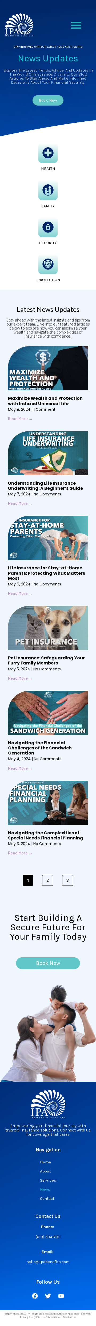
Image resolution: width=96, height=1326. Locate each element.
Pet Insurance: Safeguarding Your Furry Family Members (46, 660)
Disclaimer (69, 1317)
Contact (47, 1198)
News (45, 1189)
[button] (76, 25)
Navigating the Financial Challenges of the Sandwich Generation (40, 748)
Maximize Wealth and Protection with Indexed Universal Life (45, 400)
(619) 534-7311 (48, 1236)
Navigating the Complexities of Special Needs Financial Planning (45, 835)
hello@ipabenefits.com (48, 1261)
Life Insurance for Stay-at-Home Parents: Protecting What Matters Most (46, 573)
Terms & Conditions (49, 1317)
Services (48, 1180)
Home (45, 1162)
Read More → (20, 418)
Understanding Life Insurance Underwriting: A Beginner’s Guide (45, 485)
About (45, 1171)
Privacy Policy (27, 1317)
